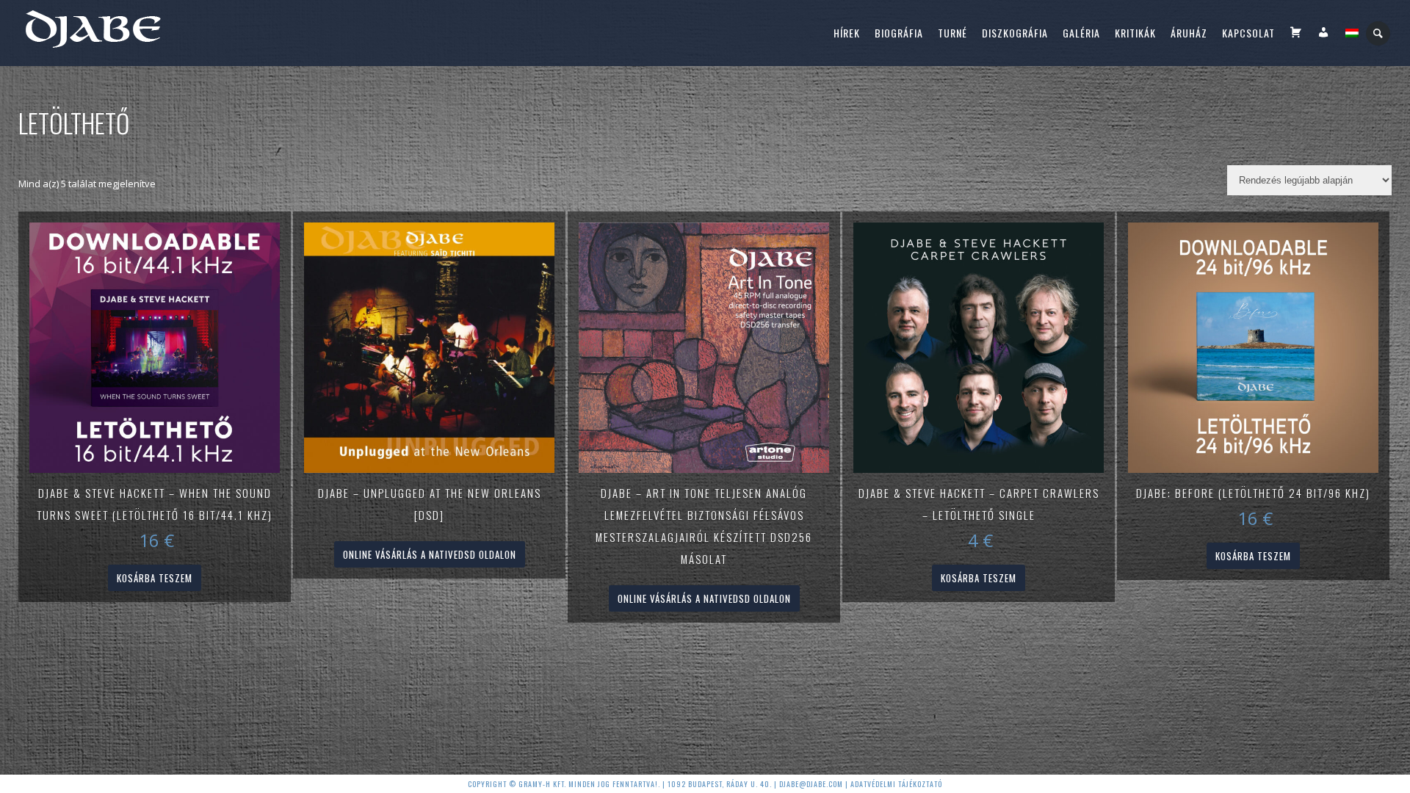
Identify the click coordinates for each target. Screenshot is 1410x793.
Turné (952, 32)
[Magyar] (1352, 33)
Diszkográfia (1015, 32)
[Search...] (1379, 33)
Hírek (847, 32)
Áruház (1189, 32)
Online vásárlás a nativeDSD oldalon (429, 554)
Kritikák (1135, 32)
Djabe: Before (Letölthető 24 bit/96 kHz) (1253, 493)
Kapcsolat (1248, 32)
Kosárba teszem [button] (154, 578)
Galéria (1081, 32)
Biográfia (899, 32)
